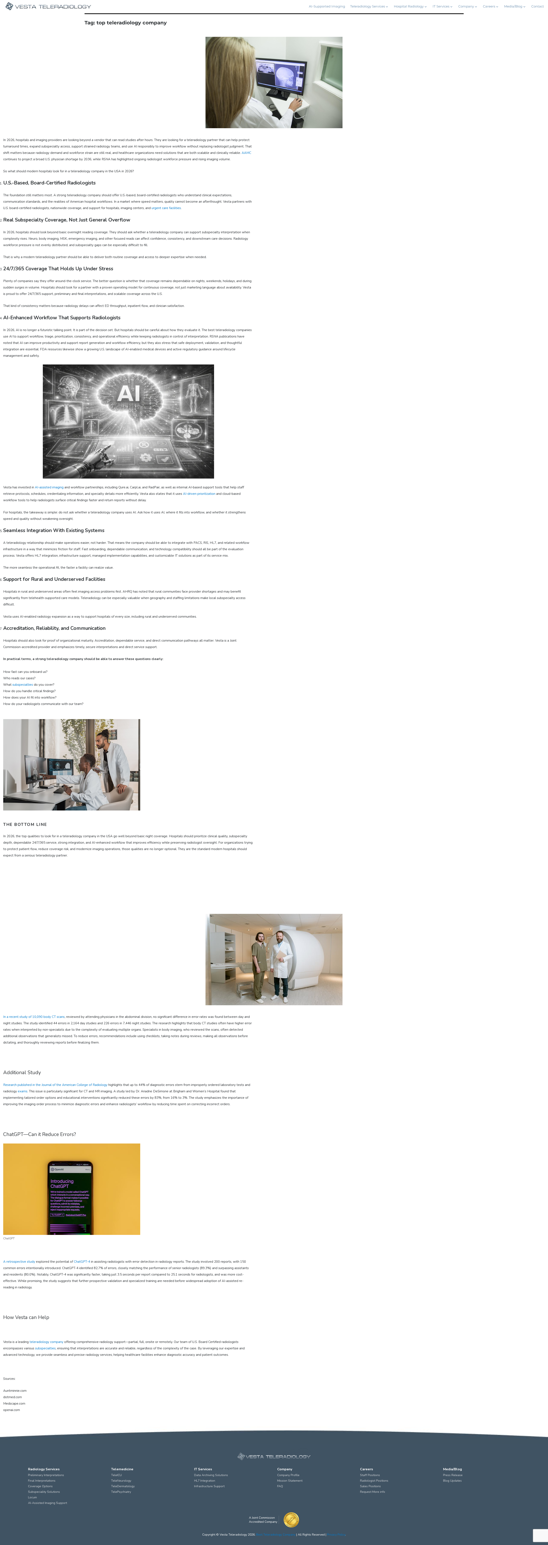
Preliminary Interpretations (46, 1475)
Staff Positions (370, 1475)
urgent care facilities (166, 208)
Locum (32, 1497)
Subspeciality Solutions (44, 1492)
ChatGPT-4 (82, 1261)
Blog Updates (452, 1481)
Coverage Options (40, 1486)
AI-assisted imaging (49, 487)
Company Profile (288, 1475)
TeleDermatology (123, 1486)
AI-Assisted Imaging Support (47, 1503)
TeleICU (116, 1475)
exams (22, 1091)
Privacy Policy (336, 1535)
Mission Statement (289, 1481)
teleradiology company (46, 1342)
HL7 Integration (204, 1481)
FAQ (280, 1486)
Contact (537, 6)
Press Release (453, 1475)
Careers (489, 6)
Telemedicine (122, 1469)
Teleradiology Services (367, 6)
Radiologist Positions (374, 1481)
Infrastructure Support (209, 1486)
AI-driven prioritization (199, 494)
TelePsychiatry (121, 1492)
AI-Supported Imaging (327, 6)
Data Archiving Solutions (211, 1475)
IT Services (441, 6)
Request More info (372, 1492)
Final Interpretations (41, 1481)
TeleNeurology (121, 1481)
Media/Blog (513, 6)
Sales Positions (370, 1486)
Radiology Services (44, 1469)
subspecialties (22, 685)
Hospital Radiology (409, 6)
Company (466, 6)
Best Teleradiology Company (275, 1535)
